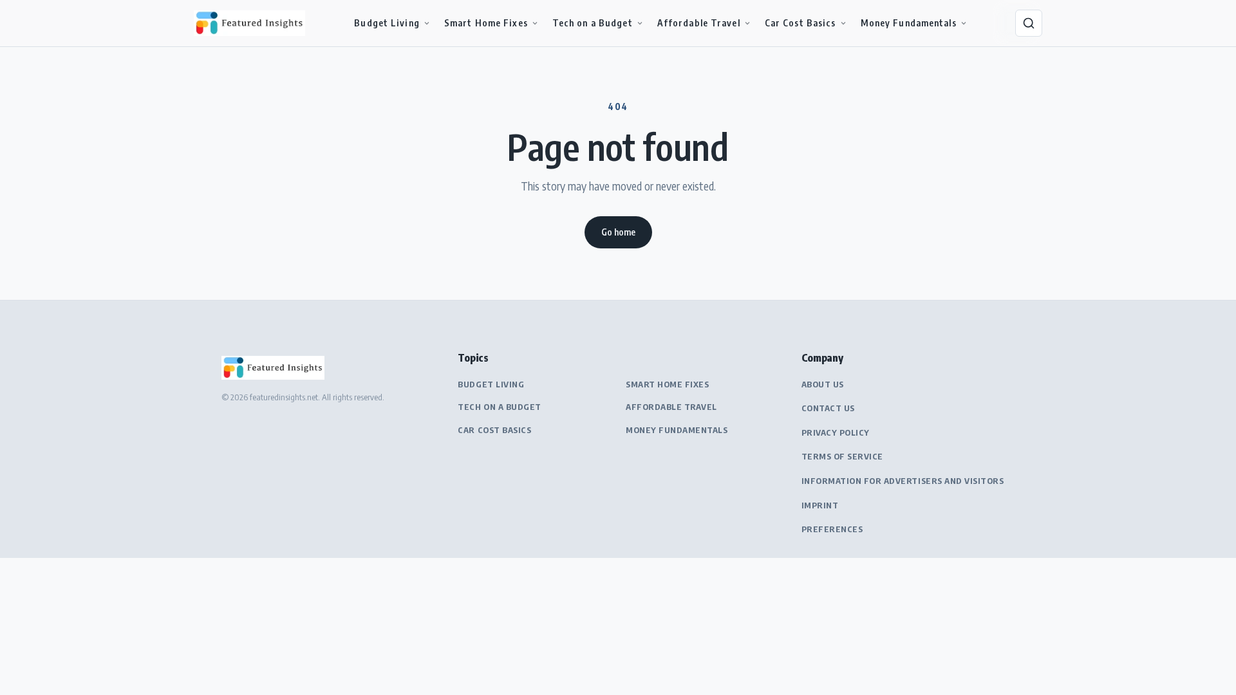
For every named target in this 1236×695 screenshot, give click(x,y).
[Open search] (1028, 23)
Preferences (832, 529)
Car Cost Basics (800, 22)
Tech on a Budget (592, 22)
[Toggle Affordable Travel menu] (747, 23)
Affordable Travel (698, 22)
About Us (822, 384)
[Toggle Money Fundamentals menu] (964, 23)
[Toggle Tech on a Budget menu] (640, 23)
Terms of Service (842, 456)
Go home (618, 232)
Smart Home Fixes (486, 22)
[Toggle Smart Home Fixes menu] (535, 23)
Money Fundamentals (909, 22)
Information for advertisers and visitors (902, 481)
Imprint (820, 505)
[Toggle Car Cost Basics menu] (843, 23)
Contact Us (828, 408)
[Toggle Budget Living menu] (427, 23)
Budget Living (387, 22)
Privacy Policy (835, 432)
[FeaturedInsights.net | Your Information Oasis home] (252, 23)
